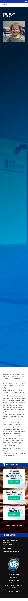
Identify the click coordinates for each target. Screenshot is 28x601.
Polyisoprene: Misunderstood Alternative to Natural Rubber (14, 475)
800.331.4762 (7, 548)
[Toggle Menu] (26, 1)
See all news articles (14, 526)
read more (14, 482)
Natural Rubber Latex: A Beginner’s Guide (14, 493)
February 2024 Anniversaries (14, 509)
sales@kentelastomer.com (11, 551)
